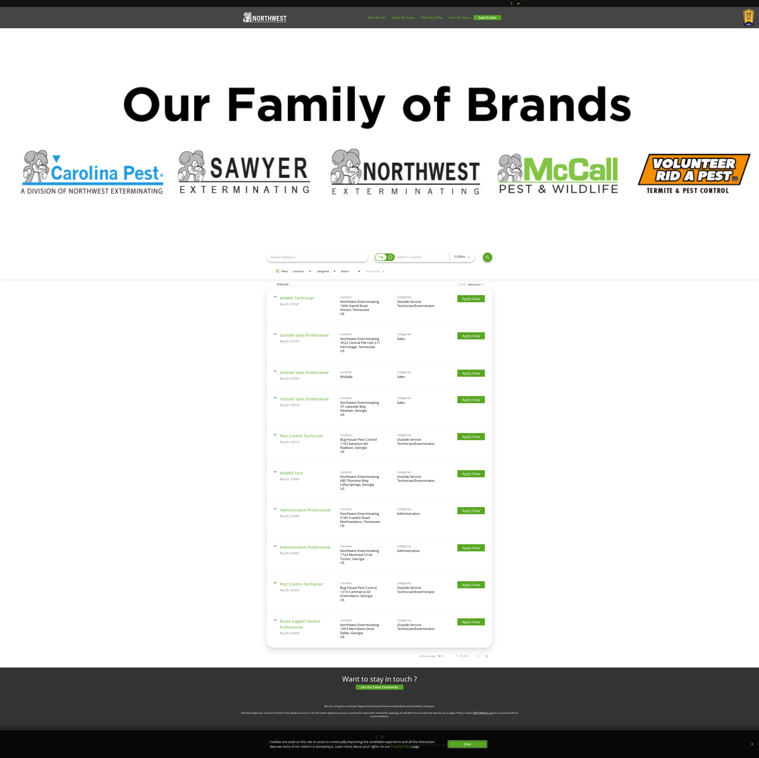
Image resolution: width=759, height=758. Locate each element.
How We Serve (460, 17)
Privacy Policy (401, 746)
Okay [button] (467, 744)
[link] (379, 305)
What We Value (403, 17)
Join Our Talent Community (379, 687)
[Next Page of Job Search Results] (487, 656)
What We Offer (432, 17)
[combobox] (317, 257)
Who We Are (377, 17)
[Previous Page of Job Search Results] (479, 656)
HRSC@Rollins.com (483, 713)
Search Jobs (487, 17)
